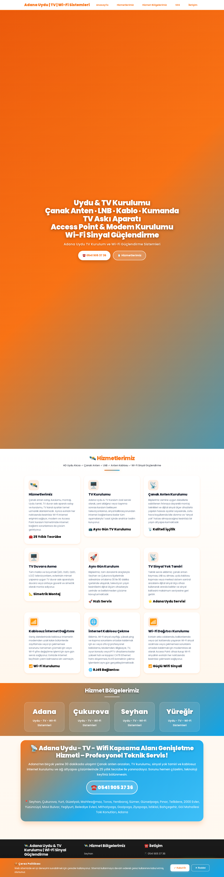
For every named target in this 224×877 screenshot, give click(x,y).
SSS (177, 5)
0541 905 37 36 (156, 853)
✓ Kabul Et (180, 867)
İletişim (192, 5)
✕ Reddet (200, 867)
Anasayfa (102, 5)
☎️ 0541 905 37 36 (94, 255)
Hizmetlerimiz (125, 5)
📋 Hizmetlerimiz (129, 255)
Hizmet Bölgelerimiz (154, 5)
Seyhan (88, 853)
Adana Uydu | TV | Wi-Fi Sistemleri (57, 4)
